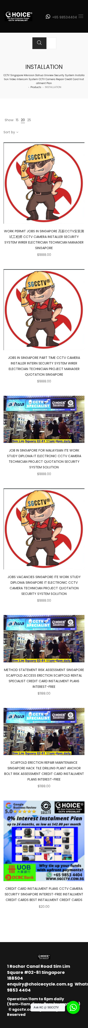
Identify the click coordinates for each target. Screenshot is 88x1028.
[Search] (39, 43)
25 (29, 120)
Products (36, 87)
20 (23, 120)
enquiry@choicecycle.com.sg (40, 984)
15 (17, 120)
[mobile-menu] (80, 16)
